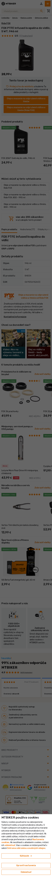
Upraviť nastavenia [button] (26, 865)
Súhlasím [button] (26, 856)
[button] (10, 845)
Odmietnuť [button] (26, 872)
